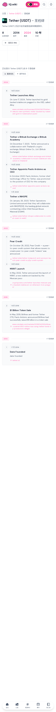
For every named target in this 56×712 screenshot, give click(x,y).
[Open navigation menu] (51, 4)
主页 (4, 13)
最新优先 (10, 74)
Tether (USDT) (15, 13)
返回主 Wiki (12, 43)
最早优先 (22, 74)
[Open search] (44, 4)
